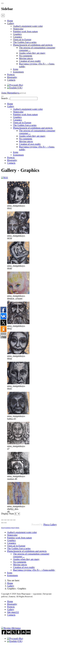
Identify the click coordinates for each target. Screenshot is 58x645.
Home (10, 20)
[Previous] (2, 522)
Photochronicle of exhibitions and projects (32, 45)
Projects (11, 74)
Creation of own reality (30, 61)
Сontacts (11, 80)
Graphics (17, 34)
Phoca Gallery (50, 524)
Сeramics (17, 37)
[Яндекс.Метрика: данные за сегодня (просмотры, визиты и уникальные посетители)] (11, 628)
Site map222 (13, 612)
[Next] (5, 522)
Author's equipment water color (28, 26)
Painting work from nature (25, 31)
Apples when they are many (32, 53)
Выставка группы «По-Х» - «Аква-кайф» (34, 570)
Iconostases (18, 72)
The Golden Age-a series (24, 42)
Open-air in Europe (22, 39)
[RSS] (4, 177)
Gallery (10, 23)
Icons (15, 69)
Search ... (5, 98)
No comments (25, 55)
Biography (12, 77)
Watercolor (18, 29)
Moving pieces (26, 58)
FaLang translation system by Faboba (10, 527)
